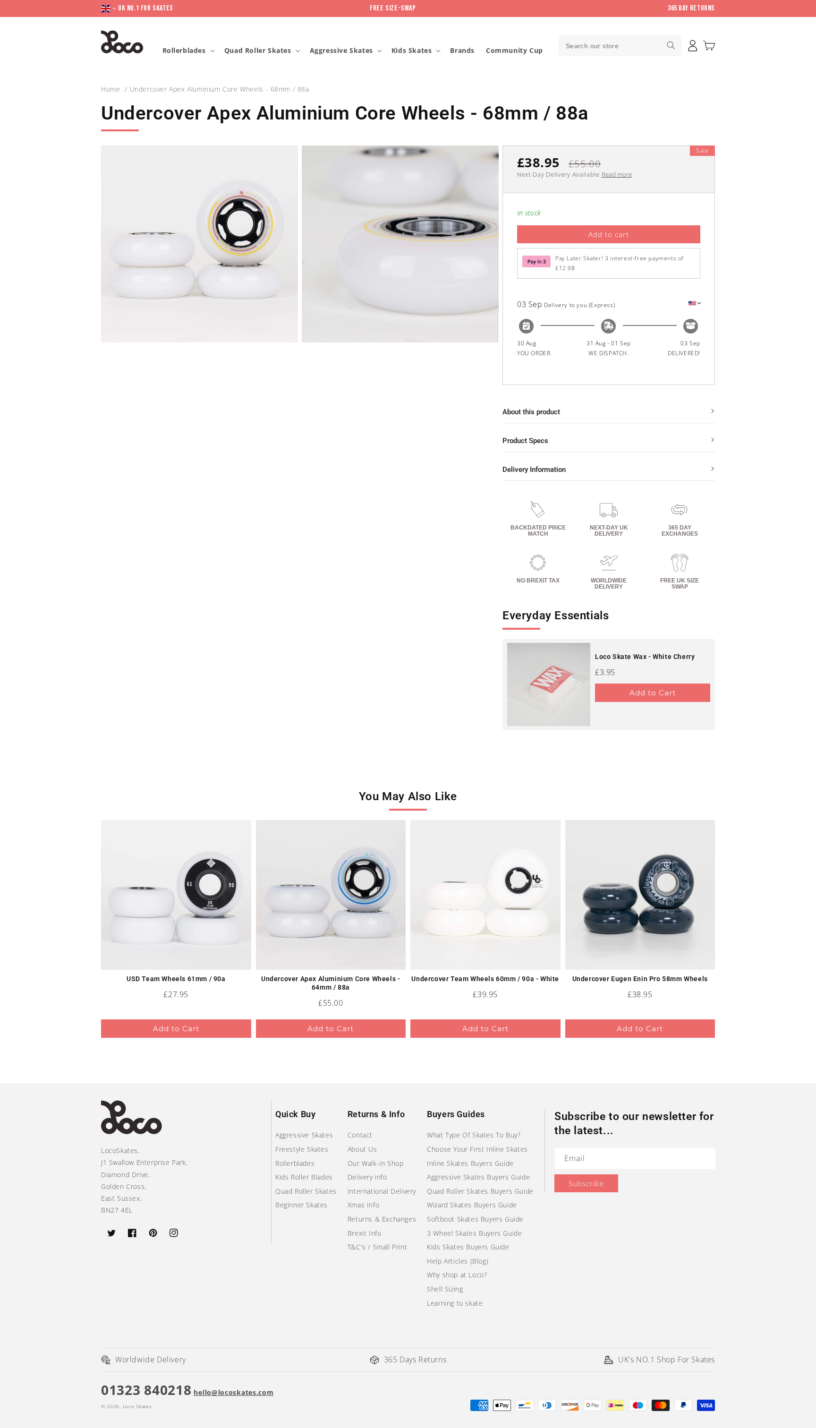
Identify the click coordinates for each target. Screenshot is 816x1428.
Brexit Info (365, 1233)
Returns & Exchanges (382, 1218)
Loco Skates (137, 1406)
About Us (362, 1149)
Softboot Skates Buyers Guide (475, 1218)
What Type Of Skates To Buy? (473, 1134)
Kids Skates (411, 50)
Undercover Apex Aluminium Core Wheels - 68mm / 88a (219, 89)
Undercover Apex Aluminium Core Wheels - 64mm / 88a (330, 983)
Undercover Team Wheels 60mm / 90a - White (485, 979)
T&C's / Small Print (377, 1246)
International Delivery (382, 1191)
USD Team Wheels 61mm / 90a (176, 979)
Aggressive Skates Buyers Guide (478, 1176)
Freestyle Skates (302, 1149)
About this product (531, 412)
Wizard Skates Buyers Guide (472, 1204)
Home (110, 89)
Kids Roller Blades (304, 1176)
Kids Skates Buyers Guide (468, 1246)
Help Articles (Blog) (457, 1261)
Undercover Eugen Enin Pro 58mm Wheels (640, 979)
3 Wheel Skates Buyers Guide (474, 1233)
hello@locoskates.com (233, 1392)
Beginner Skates (301, 1204)
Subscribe (586, 1183)
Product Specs (525, 440)
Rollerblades (184, 50)
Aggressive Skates (341, 50)
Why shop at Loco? (457, 1274)
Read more (617, 174)
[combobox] (620, 45)
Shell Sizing (445, 1288)
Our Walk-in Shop (376, 1163)
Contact (360, 1134)
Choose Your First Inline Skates (477, 1149)
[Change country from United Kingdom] (109, 8)
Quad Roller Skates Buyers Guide (480, 1191)
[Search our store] (671, 45)
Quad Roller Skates (257, 50)
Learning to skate (455, 1303)
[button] (709, 45)
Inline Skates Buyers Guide (470, 1163)
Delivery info (367, 1176)
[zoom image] (199, 243)
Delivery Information (534, 469)
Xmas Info (363, 1204)
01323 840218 (146, 1390)
